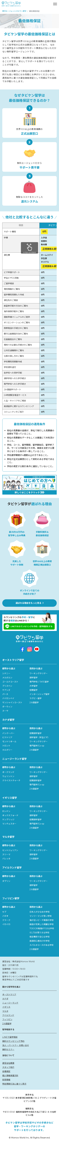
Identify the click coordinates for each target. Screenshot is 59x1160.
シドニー (6, 673)
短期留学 (34, 690)
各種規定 (6, 1071)
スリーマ (6, 854)
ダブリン (6, 881)
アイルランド (8, 1015)
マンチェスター (9, 823)
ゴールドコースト (10, 681)
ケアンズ (6, 690)
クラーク (6, 920)
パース (5, 694)
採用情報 (6, 1079)
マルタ (5, 1011)
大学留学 (34, 686)
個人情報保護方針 (10, 1075)
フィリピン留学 (10, 898)
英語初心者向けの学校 (40, 941)
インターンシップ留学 (39, 694)
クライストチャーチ (11, 780)
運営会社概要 (8, 1063)
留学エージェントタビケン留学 (14, 11)
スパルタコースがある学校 (41, 945)
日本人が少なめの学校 (40, 912)
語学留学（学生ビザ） (40, 737)
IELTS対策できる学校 (39, 932)
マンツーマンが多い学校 (41, 916)
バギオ (5, 916)
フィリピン (7, 1019)
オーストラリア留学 (13, 660)
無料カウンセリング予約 (13, 1041)
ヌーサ (5, 711)
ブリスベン (7, 686)
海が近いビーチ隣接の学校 (42, 920)
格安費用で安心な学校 (40, 936)
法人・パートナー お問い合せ (15, 1045)
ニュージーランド (10, 1003)
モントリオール (9, 741)
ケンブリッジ (8, 819)
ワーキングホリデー (39, 673)
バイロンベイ (8, 698)
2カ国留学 (34, 702)
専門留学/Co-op (37, 745)
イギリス (6, 1007)
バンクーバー (8, 733)
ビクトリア (7, 737)
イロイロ (6, 924)
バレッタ (6, 858)
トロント (6, 745)
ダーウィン (7, 706)
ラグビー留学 (36, 698)
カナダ (5, 998)
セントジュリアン (10, 850)
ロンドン (6, 811)
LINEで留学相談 (9, 1037)
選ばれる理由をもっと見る (28, 603)
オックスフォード (10, 815)
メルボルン (7, 677)
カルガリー (7, 750)
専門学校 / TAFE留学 (39, 681)
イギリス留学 (9, 797)
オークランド (8, 772)
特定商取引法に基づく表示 (14, 1084)
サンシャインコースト (12, 702)
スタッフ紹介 (8, 1067)
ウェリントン (8, 776)
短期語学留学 (36, 733)
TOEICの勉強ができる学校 (42, 928)
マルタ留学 (8, 836)
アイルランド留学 (12, 867)
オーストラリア (9, 994)
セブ (4, 912)
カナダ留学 (8, 719)
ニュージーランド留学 (14, 758)
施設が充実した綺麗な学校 (42, 924)
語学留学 (34, 677)
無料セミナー (8, 1049)
